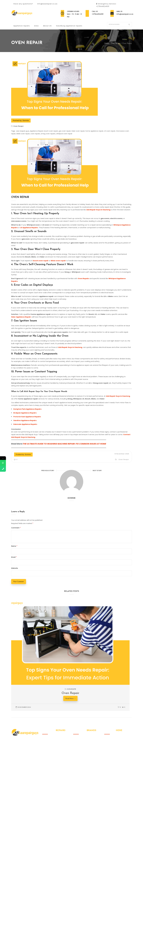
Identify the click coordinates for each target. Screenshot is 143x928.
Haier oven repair (78, 131)
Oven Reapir (115, 43)
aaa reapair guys (22, 131)
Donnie (26, 120)
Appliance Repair (36, 131)
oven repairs (35, 134)
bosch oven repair (51, 131)
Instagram (111, 767)
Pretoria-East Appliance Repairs (27, 417)
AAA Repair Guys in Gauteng (98, 210)
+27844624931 (97, 14)
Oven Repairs (83, 278)
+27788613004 (115, 749)
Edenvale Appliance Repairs (25, 424)
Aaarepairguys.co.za (25, 920)
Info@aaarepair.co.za (125, 14)
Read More (69, 698)
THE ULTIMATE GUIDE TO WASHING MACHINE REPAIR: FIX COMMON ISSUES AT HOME (64, 443)
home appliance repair (94, 131)
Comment (16, 528)
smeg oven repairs (48, 134)
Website (14, 568)
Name (14, 546)
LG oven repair (109, 131)
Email (14, 557)
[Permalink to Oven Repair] (76, 684)
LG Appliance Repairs (29, 227)
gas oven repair (65, 131)
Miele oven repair (23, 134)
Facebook (106, 767)
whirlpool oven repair (64, 134)
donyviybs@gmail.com (118, 756)
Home (106, 43)
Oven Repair (20, 197)
